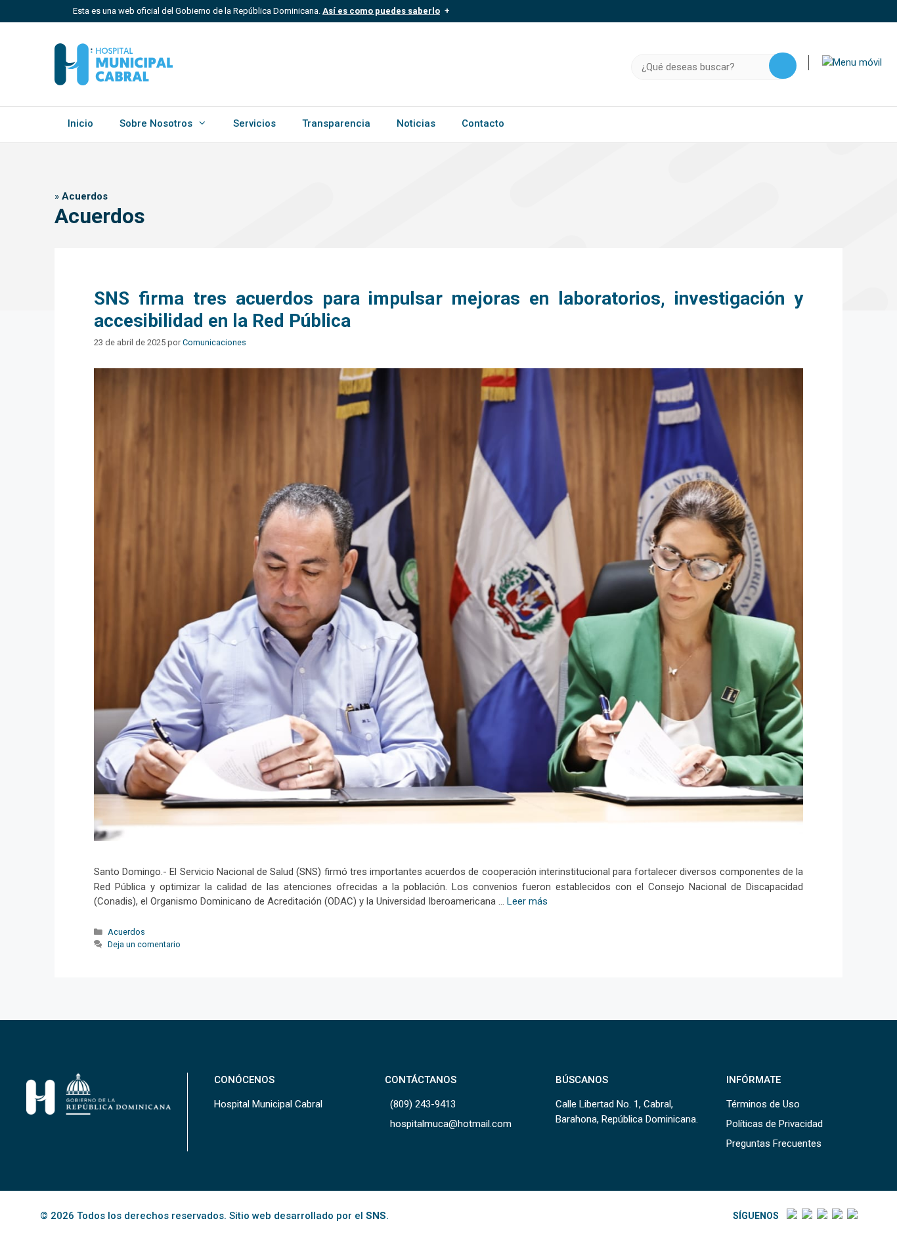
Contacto (483, 123)
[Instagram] (821, 1216)
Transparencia (336, 123)
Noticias (416, 123)
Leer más (527, 901)
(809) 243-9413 (423, 1104)
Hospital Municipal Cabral (268, 1104)
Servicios (254, 123)
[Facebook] (791, 1216)
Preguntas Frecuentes (773, 1143)
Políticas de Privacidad (774, 1124)
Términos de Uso (763, 1104)
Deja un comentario (144, 944)
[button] (852, 62)
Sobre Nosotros (156, 123)
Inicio (80, 123)
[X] (806, 1216)
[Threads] (836, 1216)
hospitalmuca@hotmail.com (451, 1124)
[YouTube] (851, 1216)
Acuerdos (126, 932)
